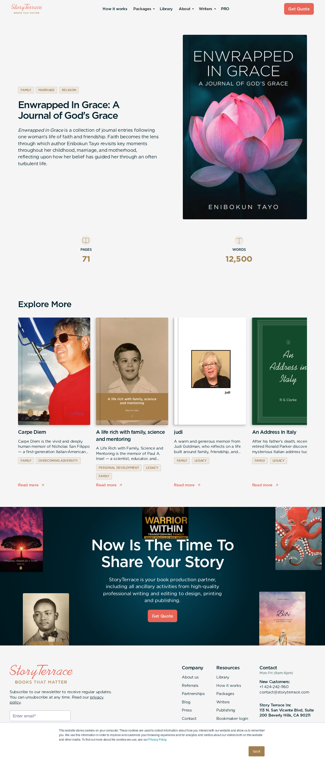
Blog (186, 702)
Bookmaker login (232, 718)
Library (166, 8)
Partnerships (193, 693)
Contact (189, 718)
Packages (225, 693)
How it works (115, 8)
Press (187, 710)
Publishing (225, 710)
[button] (143, 9)
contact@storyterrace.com (284, 692)
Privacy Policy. (157, 739)
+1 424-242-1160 (273, 686)
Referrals (190, 685)
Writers (223, 702)
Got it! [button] (256, 751)
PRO (225, 8)
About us (190, 677)
